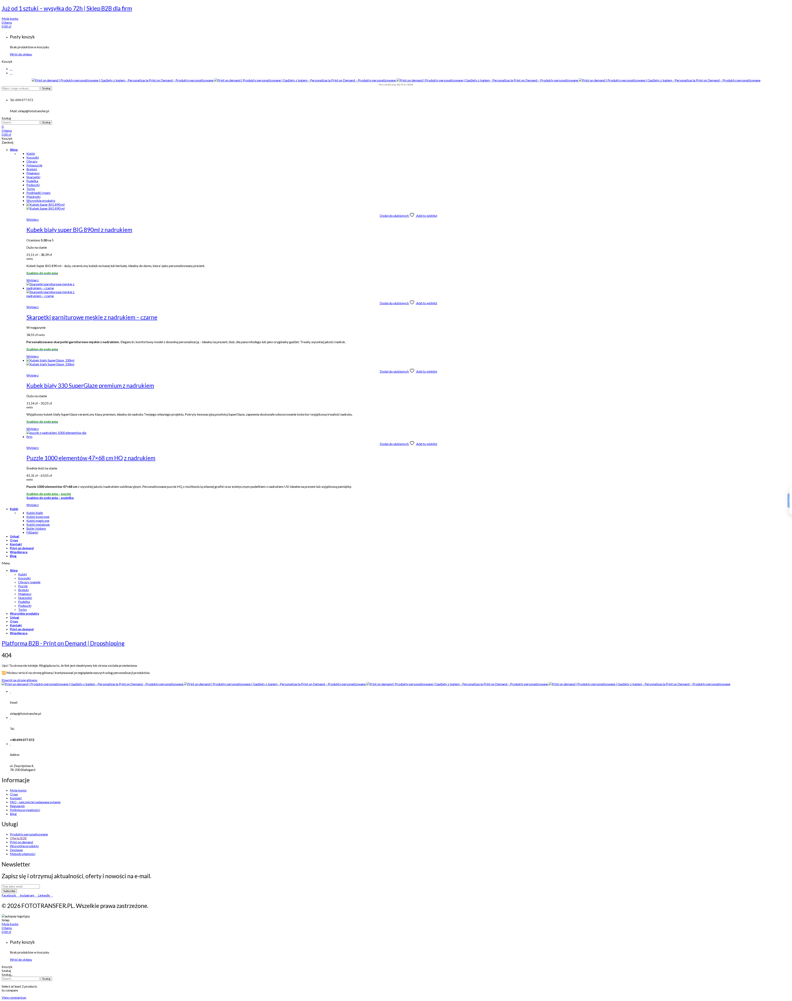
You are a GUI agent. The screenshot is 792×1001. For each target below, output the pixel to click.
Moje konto (18, 790)
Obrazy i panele (29, 582)
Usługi (14, 536)
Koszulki (24, 578)
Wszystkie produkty (24, 613)
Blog (13, 556)
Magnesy (24, 594)
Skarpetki (25, 598)
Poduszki (24, 605)
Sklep (14, 149)
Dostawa (16, 850)
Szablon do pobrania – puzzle (48, 494)
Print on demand (22, 548)
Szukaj (46, 88)
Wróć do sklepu (21, 54)
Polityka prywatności (25, 810)
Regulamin (17, 806)
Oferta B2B (18, 838)
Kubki (14, 509)
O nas (14, 540)
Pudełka (24, 602)
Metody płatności (22, 854)
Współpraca (18, 552)
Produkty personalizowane (29, 834)
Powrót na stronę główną (19, 680)
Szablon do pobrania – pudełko (50, 498)
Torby (22, 609)
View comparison (14, 997)
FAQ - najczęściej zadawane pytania (35, 802)
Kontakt (16, 544)
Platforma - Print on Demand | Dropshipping (63, 643)
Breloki (23, 590)
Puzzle (23, 586)
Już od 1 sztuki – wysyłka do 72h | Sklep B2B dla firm (67, 8)
